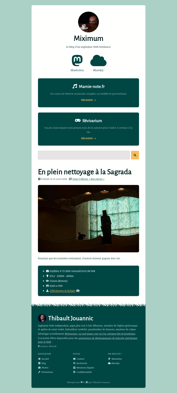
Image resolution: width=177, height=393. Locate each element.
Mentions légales (85, 367)
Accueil (45, 358)
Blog (43, 363)
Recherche (81, 363)
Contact (80, 358)
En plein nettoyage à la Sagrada (85, 172)
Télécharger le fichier (62, 290)
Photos (44, 367)
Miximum (88, 38)
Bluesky (115, 363)
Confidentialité (84, 371)
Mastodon (116, 358)
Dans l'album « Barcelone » (88, 179)
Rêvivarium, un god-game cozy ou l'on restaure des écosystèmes (100, 333)
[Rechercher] (135, 155)
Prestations (47, 371)
